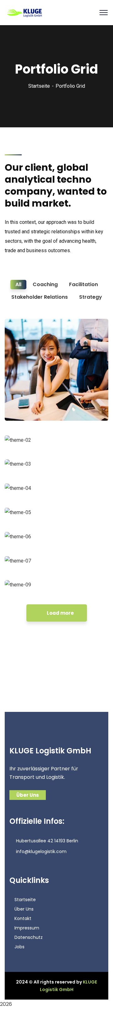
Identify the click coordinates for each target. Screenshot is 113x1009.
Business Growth (36, 398)
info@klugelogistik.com (41, 851)
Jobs (19, 947)
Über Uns (24, 909)
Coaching (23, 408)
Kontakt (22, 918)
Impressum (26, 928)
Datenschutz (28, 937)
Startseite (39, 86)
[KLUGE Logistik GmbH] (25, 12)
